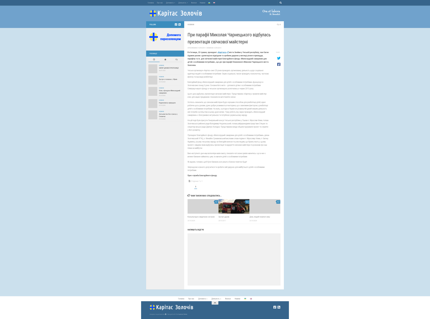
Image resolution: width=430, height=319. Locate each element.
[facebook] (176, 24)
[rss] (179, 24)
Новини (202, 3)
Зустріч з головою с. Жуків (168, 79)
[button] (269, 12)
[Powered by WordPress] (165, 314)
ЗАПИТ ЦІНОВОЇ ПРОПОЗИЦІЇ (169, 68)
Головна (151, 3)
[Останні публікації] (154, 59)
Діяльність (182, 3)
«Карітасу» (222, 52)
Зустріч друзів (223, 217)
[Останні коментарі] (176, 59)
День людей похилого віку (259, 217)
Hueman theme (182, 314)
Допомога (169, 3)
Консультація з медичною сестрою (201, 217)
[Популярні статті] (165, 59)
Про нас (160, 3)
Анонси (194, 3)
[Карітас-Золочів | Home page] (175, 13)
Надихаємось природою (167, 103)
